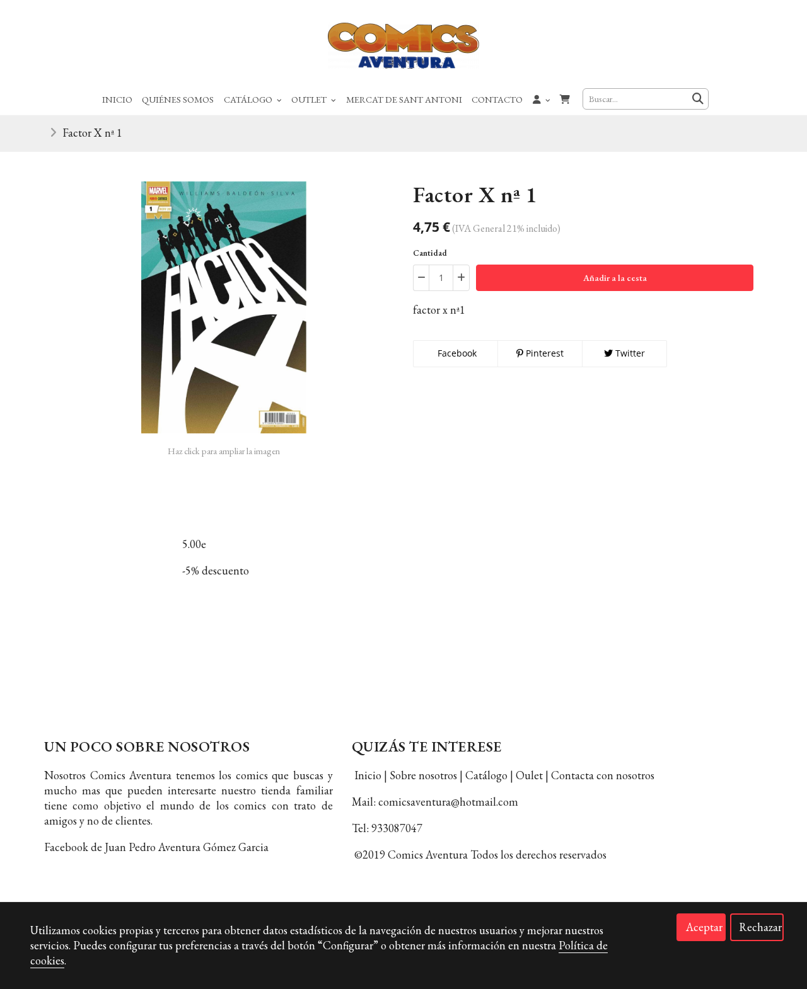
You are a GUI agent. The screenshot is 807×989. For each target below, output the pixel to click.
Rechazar (760, 927)
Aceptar (704, 927)
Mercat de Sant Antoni (404, 99)
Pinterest (543, 353)
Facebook (456, 353)
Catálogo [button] (249, 99)
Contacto (497, 99)
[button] (541, 99)
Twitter (629, 353)
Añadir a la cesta (615, 277)
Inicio (117, 99)
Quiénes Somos (178, 99)
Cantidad (430, 253)
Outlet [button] (309, 99)
